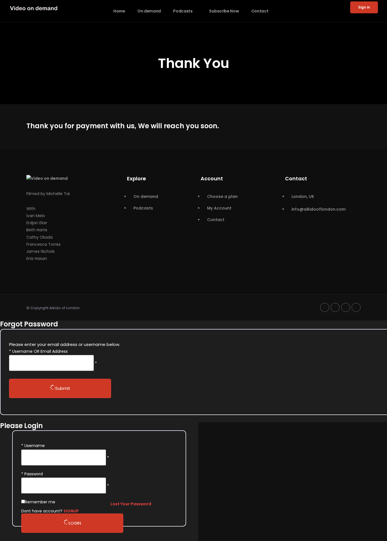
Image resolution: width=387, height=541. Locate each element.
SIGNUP (71, 511)
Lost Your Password (130, 504)
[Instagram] (345, 307)
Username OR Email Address (40, 351)
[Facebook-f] (324, 307)
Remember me (40, 502)
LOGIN (75, 523)
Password (33, 474)
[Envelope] (356, 307)
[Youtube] (335, 307)
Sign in (364, 7)
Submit (62, 388)
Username (34, 445)
